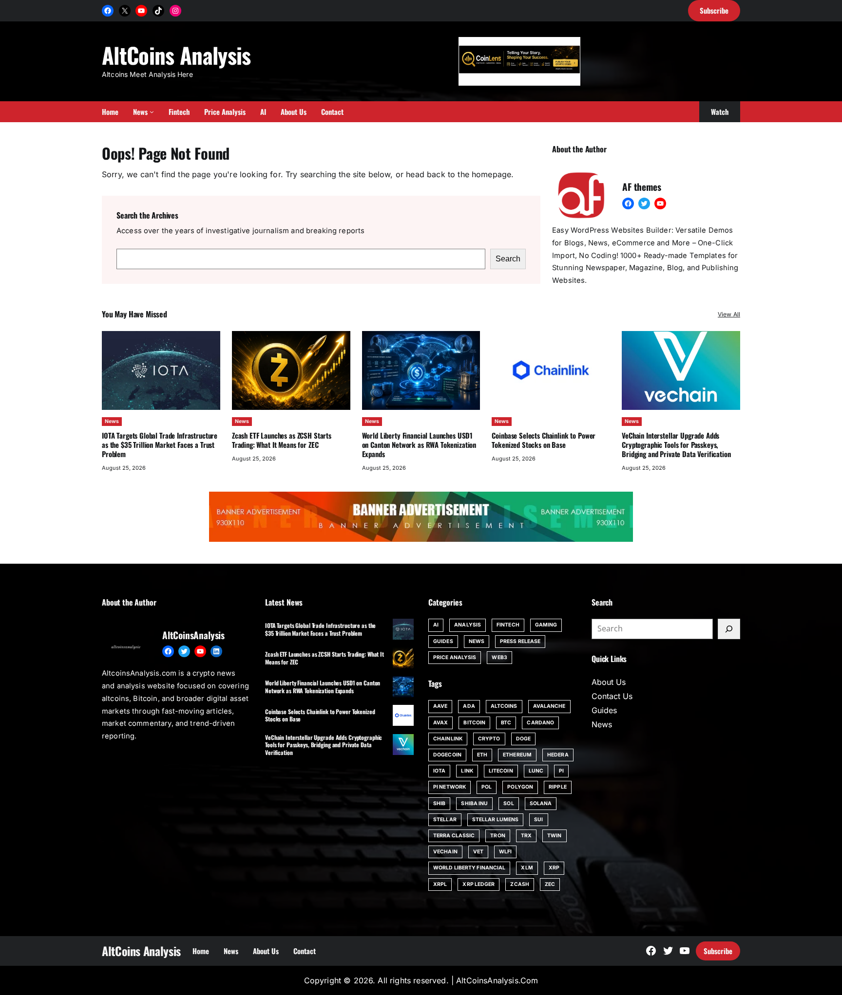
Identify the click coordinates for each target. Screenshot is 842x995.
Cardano (540, 722)
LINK (467, 771)
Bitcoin (474, 722)
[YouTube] (141, 11)
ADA (469, 706)
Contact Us (612, 696)
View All (729, 314)
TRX (526, 835)
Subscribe (718, 950)
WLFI (505, 851)
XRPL (440, 884)
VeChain (445, 851)
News (112, 421)
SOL (508, 803)
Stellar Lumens (495, 819)
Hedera (558, 755)
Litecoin (501, 771)
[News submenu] (152, 112)
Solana (541, 803)
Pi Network (449, 787)
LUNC (536, 771)
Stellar (445, 819)
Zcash (519, 884)
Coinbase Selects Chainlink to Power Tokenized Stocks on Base (543, 440)
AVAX (440, 722)
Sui (538, 819)
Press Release (520, 641)
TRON (497, 835)
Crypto (489, 739)
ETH (482, 755)
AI (436, 625)
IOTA (439, 771)
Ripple (558, 787)
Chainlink (447, 739)
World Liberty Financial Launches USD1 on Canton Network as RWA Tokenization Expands (419, 444)
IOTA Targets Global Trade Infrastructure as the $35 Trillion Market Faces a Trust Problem (159, 444)
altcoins (504, 706)
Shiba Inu (474, 803)
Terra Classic (454, 835)
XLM (527, 868)
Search (508, 259)
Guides (443, 641)
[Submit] (729, 629)
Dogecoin (447, 755)
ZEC (550, 884)
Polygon (520, 787)
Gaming (546, 625)
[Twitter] (644, 203)
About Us (609, 682)
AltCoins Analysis (176, 54)
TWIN (554, 835)
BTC (506, 722)
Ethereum (517, 755)
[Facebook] (108, 11)
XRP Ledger (478, 884)
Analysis (467, 625)
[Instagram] (175, 11)
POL (486, 787)
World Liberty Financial (469, 868)
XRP (554, 868)
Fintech (508, 625)
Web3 (499, 657)
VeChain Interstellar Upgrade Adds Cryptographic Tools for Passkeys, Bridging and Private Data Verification (676, 444)
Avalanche (549, 706)
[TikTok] (158, 11)
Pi (561, 771)
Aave (440, 706)
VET (478, 851)
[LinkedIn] (216, 651)
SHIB (439, 803)
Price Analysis (454, 657)
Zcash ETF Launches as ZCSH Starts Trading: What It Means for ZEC (281, 440)
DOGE (523, 739)
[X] (125, 11)
